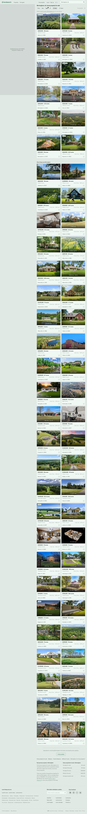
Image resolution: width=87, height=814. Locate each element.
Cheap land (22, 795)
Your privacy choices (53, 810)
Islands (33, 798)
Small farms (35, 800)
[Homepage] (5, 2)
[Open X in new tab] (77, 792)
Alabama (50, 759)
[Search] (83, 2)
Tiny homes (4, 802)
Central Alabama (57, 759)
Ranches (18, 800)
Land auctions (19, 792)
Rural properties (24, 800)
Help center (49, 800)
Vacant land (10, 802)
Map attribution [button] (14, 810)
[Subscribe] (65, 792)
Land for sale (5, 792)
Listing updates (61, 754)
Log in (48, 2)
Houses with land (20, 798)
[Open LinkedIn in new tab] (80, 792)
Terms (80, 810)
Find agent (22, 2)
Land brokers (59, 797)
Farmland (36, 795)
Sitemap (67, 810)
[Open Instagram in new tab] (73, 792)
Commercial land (29, 795)
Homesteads (4, 798)
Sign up (52, 2)
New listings (71, 810)
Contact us (68, 802)
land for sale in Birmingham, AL (47, 11)
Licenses (76, 810)
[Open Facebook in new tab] (70, 792)
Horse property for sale (42, 759)
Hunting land (28, 798)
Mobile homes (5, 800)
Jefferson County (65, 759)
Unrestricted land (18, 802)
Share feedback (72, 789)
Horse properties (12, 798)
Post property (42, 2)
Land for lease (12, 792)
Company (68, 800)
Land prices (68, 797)
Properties (16, 2)
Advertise (49, 797)
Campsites (16, 795)
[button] (39, 26)
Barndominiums (5, 795)
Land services (59, 800)
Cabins (11, 795)
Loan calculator (59, 802)
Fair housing (60, 810)
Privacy (83, 810)
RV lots (30, 800)
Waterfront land (26, 802)
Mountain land (12, 800)
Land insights (50, 802)
